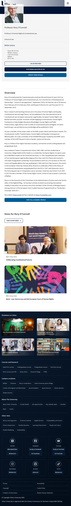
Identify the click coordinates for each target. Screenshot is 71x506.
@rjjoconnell (17, 195)
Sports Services (46, 387)
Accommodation (33, 387)
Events (10, 408)
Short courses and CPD (9, 371)
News (4, 408)
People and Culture (54, 424)
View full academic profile (36, 200)
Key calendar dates (51, 404)
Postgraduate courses (40, 366)
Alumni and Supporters (9, 420)
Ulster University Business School (48, 352)
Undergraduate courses (23, 366)
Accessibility (40, 483)
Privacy (5, 483)
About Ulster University (10, 404)
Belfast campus (10, 45)
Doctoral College (34, 371)
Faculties (63, 404)
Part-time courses (55, 366)
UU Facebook (35, 453)
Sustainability (20, 429)
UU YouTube (59, 453)
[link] (35, 244)
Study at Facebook (35, 449)
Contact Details (24, 404)
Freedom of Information (10, 493)
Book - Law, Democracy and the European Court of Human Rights (30, 299)
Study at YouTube (58, 449)
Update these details (35, 75)
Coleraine (12, 382)
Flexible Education (23, 424)
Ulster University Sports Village (43, 383)
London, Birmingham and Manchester (14, 388)
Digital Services (38, 420)
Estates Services (7, 392)
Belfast (4, 382)
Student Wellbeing (8, 429)
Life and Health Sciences (10, 352)
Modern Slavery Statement (45, 493)
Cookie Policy (41, 488)
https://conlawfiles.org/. (44, 195)
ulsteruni (35, 472)
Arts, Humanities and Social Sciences (14, 332)
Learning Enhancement (38, 424)
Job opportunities (37, 404)
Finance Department (8, 424)
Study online (23, 371)
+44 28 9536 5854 (35, 63)
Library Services (58, 387)
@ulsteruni (58, 472)
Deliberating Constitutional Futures (19, 260)
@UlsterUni (11, 453)
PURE (45, 372)
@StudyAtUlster (12, 449)
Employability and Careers (53, 420)
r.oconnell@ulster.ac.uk (35, 69)
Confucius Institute (25, 420)
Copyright (6, 488)
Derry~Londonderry (24, 382)
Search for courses (8, 367)
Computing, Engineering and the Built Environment (46, 333)
